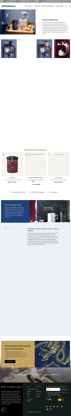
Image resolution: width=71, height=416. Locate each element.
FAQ (61, 1)
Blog (65, 1)
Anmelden (63, 389)
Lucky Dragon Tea (59, 177)
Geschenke (37, 6)
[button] (69, 6)
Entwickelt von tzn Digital (58, 412)
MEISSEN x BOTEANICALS (47, 6)
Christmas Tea (12, 177)
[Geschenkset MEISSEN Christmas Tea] (36, 164)
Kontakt (68, 1)
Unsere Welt (59, 6)
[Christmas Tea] (12, 164)
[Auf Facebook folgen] (46, 399)
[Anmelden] (66, 6)
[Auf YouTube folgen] (50, 399)
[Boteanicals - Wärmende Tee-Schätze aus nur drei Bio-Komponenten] (10, 6)
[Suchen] (63, 6)
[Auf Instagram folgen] (48, 399)
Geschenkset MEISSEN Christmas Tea (35, 177)
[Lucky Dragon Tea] (59, 164)
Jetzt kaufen (36, 184)
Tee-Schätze (28, 6)
